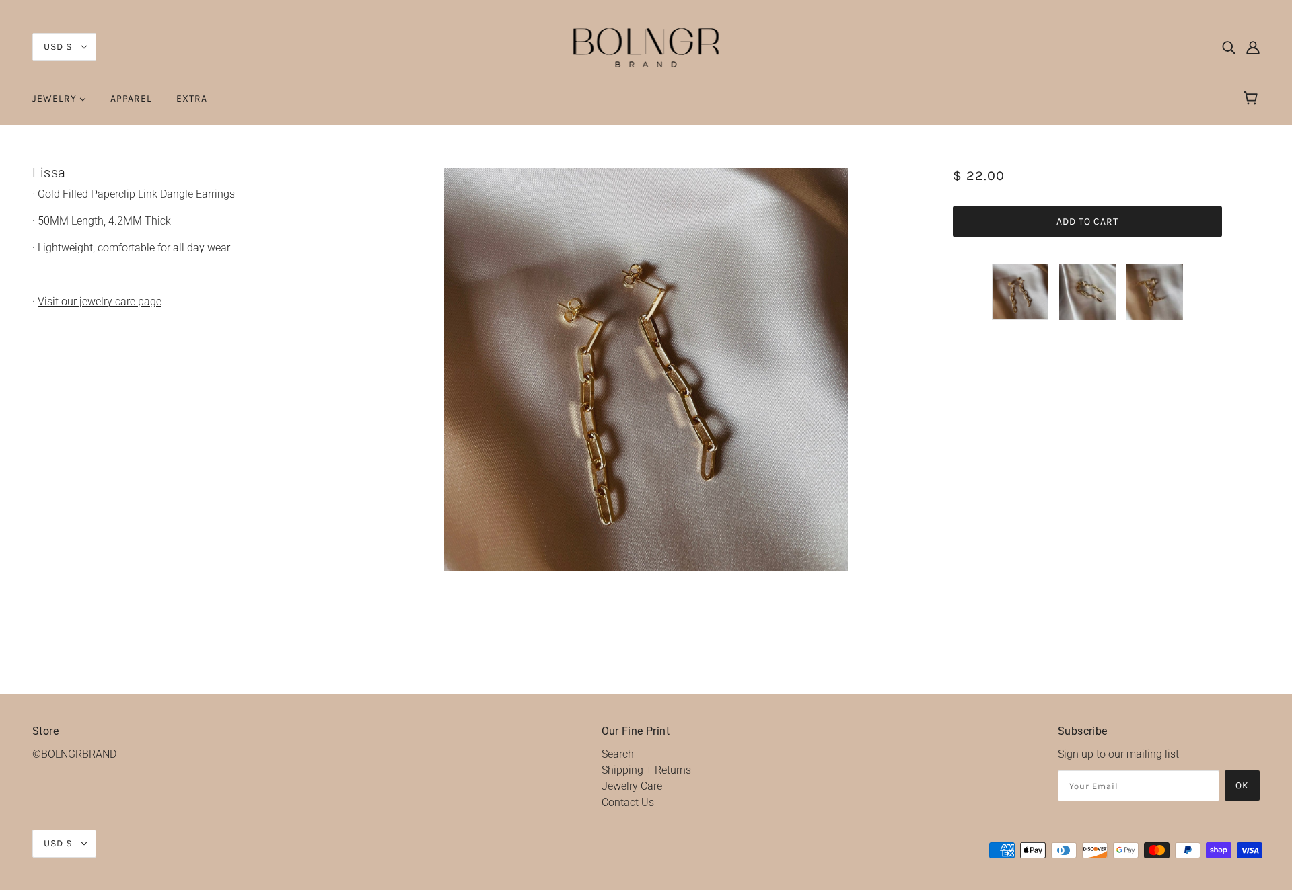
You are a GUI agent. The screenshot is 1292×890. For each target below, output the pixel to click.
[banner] (646, 46)
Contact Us (628, 802)
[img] (1229, 47)
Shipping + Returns (646, 770)
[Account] (1253, 47)
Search (618, 753)
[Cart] (1252, 99)
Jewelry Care (632, 786)
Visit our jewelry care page (100, 301)
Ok (1242, 785)
